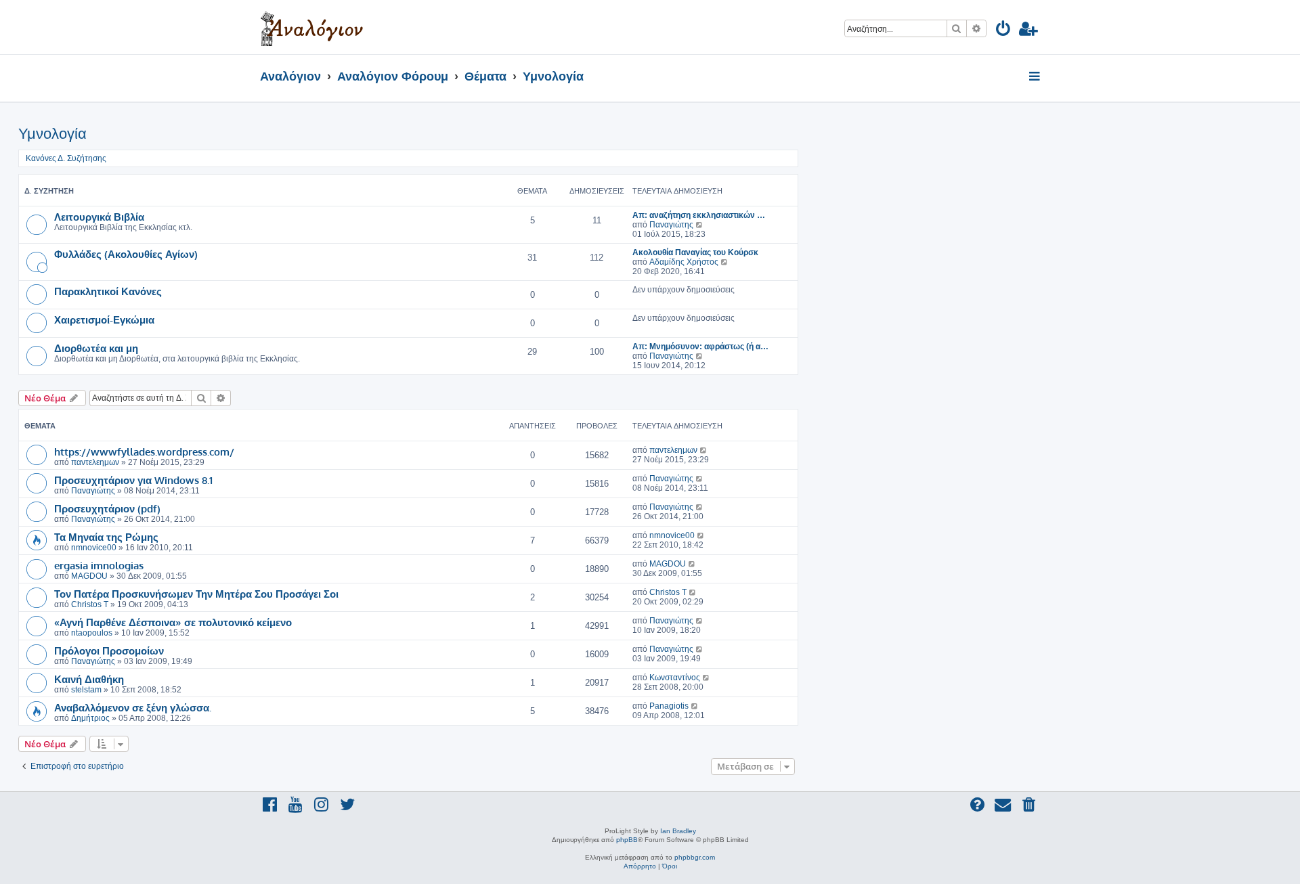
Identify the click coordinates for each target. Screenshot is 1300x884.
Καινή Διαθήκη (89, 679)
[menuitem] (1003, 30)
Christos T (89, 604)
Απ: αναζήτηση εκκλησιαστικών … (698, 215)
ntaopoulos (91, 633)
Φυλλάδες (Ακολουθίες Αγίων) (126, 254)
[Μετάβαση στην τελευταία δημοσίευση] (703, 450)
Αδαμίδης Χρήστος (683, 262)
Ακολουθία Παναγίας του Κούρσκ (695, 252)
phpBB (627, 839)
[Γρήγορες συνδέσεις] (1035, 77)
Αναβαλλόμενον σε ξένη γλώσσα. (132, 707)
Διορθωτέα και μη (96, 348)
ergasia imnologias (99, 565)
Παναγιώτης (671, 224)
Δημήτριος (90, 718)
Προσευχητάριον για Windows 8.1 (133, 480)
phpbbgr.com (694, 857)
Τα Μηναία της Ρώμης (106, 537)
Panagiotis (669, 706)
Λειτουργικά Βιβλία (99, 217)
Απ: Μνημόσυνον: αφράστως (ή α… (700, 346)
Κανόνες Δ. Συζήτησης (66, 158)
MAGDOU (89, 576)
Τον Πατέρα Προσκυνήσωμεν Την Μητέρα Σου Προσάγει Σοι (196, 594)
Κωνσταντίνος (674, 677)
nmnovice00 (93, 547)
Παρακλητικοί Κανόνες (108, 291)
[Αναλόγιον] (312, 27)
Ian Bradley (678, 831)
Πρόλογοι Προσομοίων (109, 650)
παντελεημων (95, 462)
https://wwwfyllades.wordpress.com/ (144, 451)
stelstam (86, 689)
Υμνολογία (52, 133)
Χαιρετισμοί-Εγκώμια (104, 319)
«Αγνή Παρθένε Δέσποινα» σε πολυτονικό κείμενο (173, 622)
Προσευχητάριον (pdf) (107, 508)
